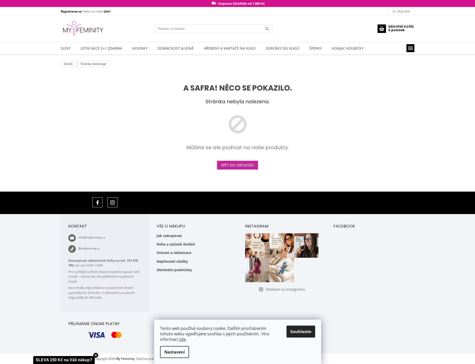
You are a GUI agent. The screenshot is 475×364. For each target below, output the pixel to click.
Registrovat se (71, 11)
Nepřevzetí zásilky (172, 261)
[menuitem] (66, 48)
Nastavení (174, 352)
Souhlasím (300, 331)
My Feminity (97, 202)
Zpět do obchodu (237, 165)
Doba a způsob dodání (176, 244)
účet (106, 11)
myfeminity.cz (112, 202)
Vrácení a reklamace (174, 252)
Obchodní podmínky (174, 269)
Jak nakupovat (169, 235)
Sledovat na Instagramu (285, 289)
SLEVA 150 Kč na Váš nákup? (64, 360)
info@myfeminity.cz (91, 237)
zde (182, 339)
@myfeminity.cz (89, 248)
